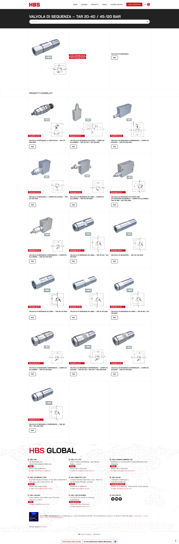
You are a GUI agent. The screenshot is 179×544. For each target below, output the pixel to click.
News (104, 4)
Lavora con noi (116, 4)
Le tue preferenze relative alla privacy (98, 542)
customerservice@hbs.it (42, 471)
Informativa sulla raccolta (72, 542)
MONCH (44, 527)
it (148, 4)
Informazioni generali (56, 517)
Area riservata (134, 4)
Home (75, 4)
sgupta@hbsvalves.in (82, 488)
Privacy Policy (138, 516)
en (146, 4)
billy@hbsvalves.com (82, 506)
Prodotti (95, 4)
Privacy (47, 517)
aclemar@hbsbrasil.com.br (43, 488)
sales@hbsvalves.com (124, 488)
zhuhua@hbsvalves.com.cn (84, 471)
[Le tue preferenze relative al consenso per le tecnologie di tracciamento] (176, 541)
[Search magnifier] (147, 21)
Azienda (84, 4)
